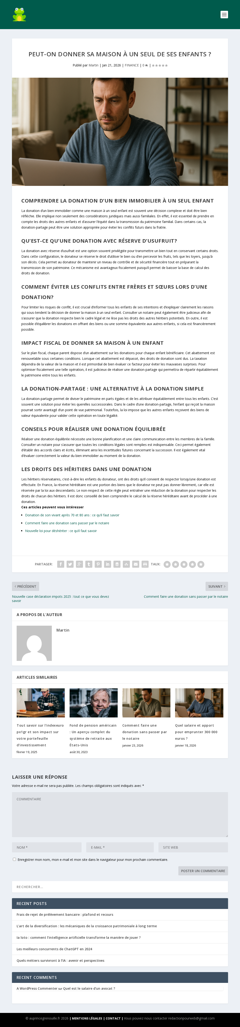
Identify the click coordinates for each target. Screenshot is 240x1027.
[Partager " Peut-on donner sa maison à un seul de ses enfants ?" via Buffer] (117, 564)
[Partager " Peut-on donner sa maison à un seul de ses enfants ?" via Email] (135, 564)
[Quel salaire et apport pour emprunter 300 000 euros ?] (199, 702)
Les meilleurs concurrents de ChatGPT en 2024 (54, 949)
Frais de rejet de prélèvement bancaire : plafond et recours (65, 914)
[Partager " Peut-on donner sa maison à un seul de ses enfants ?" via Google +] (79, 564)
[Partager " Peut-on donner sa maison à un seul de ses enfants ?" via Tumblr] (89, 564)
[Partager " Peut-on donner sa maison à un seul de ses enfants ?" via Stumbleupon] (126, 564)
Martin (93, 65)
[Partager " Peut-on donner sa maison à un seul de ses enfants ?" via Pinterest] (98, 564)
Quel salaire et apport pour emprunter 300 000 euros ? (196, 732)
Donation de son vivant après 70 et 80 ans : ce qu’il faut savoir (72, 515)
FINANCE (132, 65)
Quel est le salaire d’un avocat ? (89, 988)
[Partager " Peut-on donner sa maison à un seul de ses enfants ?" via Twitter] (70, 564)
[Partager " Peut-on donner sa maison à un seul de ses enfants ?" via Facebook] (60, 564)
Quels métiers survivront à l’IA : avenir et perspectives (60, 960)
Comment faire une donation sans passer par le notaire (67, 523)
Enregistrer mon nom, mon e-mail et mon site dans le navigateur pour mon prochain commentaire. (93, 859)
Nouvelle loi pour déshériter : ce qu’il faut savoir (61, 531)
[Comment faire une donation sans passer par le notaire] (146, 702)
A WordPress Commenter (37, 988)
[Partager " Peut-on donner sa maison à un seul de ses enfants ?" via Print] (145, 564)
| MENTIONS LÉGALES (85, 1018)
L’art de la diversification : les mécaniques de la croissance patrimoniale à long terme (87, 926)
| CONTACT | (113, 1018)
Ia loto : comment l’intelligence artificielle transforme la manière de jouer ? (79, 937)
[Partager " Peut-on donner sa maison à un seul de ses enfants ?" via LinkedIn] (107, 564)
